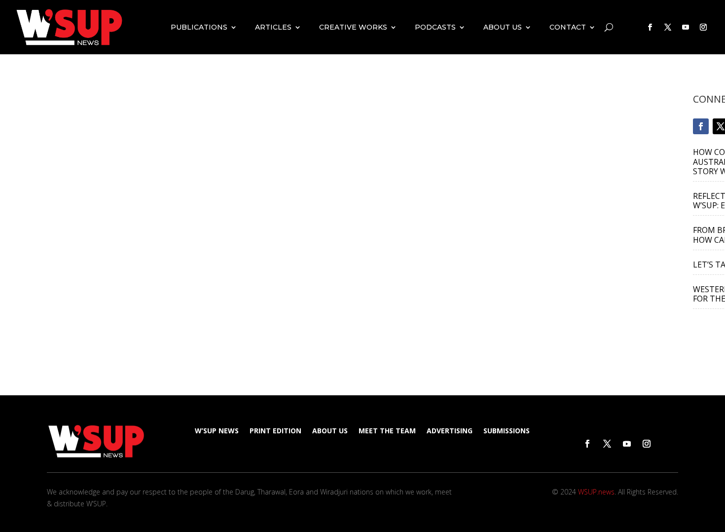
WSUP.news (596, 491)
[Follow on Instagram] (703, 27)
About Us (502, 27)
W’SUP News (217, 431)
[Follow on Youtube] (685, 27)
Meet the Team (387, 431)
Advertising (449, 431)
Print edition (275, 431)
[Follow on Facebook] (650, 27)
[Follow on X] (668, 27)
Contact (567, 27)
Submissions (506, 431)
